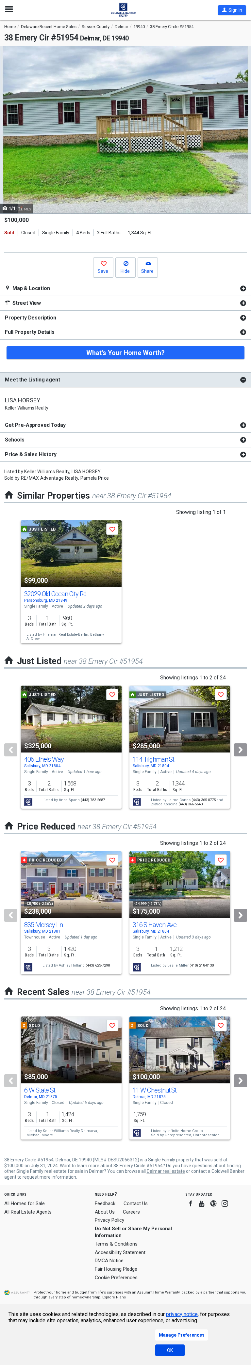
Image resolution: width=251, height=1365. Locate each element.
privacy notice (182, 1314)
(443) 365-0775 (204, 800)
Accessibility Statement (120, 1252)
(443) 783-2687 (93, 800)
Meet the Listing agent (32, 380)
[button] (232, 10)
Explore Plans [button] (114, 1297)
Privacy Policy (109, 1220)
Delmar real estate (166, 1171)
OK (170, 1350)
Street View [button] (26, 303)
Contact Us (136, 1203)
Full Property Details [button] (30, 332)
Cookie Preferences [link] (116, 1277)
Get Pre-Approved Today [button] (35, 425)
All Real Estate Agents (28, 1212)
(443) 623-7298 (98, 965)
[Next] (240, 749)
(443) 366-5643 (190, 804)
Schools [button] (15, 440)
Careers (131, 1212)
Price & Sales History (31, 454)
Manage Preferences (182, 1335)
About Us (105, 1212)
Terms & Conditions (116, 1244)
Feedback (105, 1203)
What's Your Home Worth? (125, 353)
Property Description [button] (30, 318)
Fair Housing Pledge (116, 1269)
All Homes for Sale (24, 1203)
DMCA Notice (109, 1261)
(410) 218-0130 (202, 965)
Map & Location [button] (30, 288)
